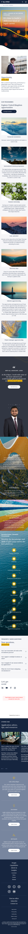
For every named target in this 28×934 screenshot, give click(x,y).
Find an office (14, 898)
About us (14, 868)
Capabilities (14, 865)
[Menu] (25, 1)
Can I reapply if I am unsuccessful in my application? (12, 663)
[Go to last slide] (2, 768)
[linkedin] (9, 886)
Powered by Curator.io (14, 715)
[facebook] (9, 891)
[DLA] (5, 1)
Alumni (14, 879)
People (14, 863)
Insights (14, 870)
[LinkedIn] (2, 688)
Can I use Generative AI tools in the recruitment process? (11, 651)
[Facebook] (11, 688)
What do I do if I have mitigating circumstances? (10, 670)
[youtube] (14, 891)
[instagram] (19, 886)
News (14, 875)
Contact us (14, 903)
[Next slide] (6, 768)
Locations (14, 873)
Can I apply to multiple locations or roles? (11, 657)
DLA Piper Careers (8, 5)
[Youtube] (7, 688)
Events (14, 877)
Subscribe (14, 901)
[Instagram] (15, 687)
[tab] (8, 406)
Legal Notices (15, 923)
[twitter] (14, 886)
